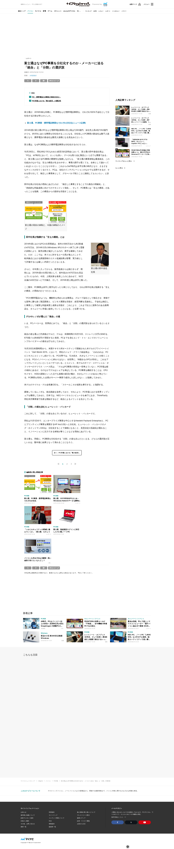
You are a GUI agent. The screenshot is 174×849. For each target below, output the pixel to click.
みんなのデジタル (69, 11)
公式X (95, 11)
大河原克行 (33, 75)
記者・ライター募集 (83, 821)
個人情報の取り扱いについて (86, 812)
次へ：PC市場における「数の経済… (67, 453)
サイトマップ (53, 815)
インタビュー (116, 11)
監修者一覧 (52, 827)
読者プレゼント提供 (27, 818)
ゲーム (50, 11)
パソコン (30, 11)
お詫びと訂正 (81, 824)
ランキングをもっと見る (123, 161)
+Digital (40, 781)
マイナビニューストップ (28, 781)
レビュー (101, 11)
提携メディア (81, 818)
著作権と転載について (28, 815)
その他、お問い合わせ (28, 824)
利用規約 (52, 812)
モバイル (38, 11)
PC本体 (56, 781)
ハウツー (124, 11)
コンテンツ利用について (56, 818)
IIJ (78, 11)
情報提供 (52, 824)
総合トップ (21, 11)
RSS (50, 821)
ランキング (88, 11)
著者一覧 (23, 827)
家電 (44, 11)
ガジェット (58, 11)
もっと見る (119, 168)
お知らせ (23, 812)
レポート (107, 11)
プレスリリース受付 (83, 815)
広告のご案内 (25, 821)
